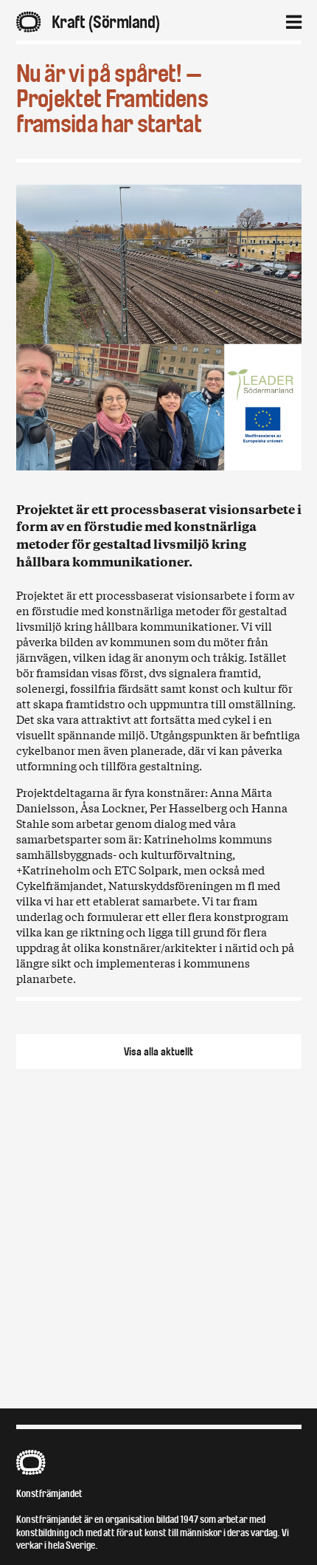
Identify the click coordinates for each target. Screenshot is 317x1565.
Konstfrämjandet (49, 1493)
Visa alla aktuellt (158, 1051)
